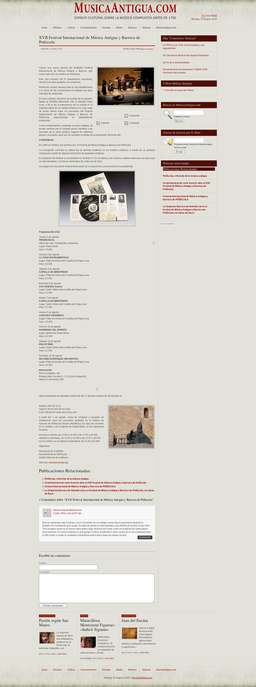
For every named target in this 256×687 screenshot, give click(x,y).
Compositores (128, 616)
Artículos (57, 27)
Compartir (134, 123)
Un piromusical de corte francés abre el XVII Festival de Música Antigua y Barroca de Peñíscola (186, 186)
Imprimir (105, 123)
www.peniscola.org (58, 462)
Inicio (44, 27)
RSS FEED (211, 16)
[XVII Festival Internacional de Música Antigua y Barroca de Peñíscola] (125, 107)
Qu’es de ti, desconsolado (176, 62)
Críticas (71, 27)
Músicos (132, 27)
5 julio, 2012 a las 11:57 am (67, 513)
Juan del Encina (134, 620)
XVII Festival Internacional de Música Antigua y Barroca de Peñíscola (89, 40)
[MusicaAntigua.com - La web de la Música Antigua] (125, 21)
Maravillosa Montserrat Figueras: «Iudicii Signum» (97, 625)
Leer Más (109, 658)
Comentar (134, 115)
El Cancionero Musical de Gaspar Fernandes (186, 55)
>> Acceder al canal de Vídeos (178, 90)
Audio (43, 616)
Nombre (42, 563)
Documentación (89, 27)
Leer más (62, 654)
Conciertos (176, 38)
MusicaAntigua (146, 48)
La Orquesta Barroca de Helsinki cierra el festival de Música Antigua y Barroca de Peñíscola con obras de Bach (185, 209)
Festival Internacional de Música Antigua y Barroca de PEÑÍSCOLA (185, 198)
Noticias (146, 27)
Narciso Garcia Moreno (65, 510)
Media (119, 27)
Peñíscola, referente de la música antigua (185, 176)
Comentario (44, 572)
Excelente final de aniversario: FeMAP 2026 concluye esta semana (185, 71)
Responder (144, 537)
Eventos (106, 27)
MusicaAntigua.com (166, 27)
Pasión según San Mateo (53, 622)
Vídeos (84, 616)
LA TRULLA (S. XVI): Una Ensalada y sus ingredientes (183, 46)
